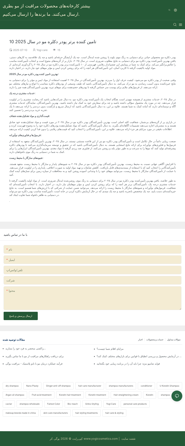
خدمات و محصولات (154, 339)
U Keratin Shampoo (169, 385)
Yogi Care (111, 403)
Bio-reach (73, 403)
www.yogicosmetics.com (100, 438)
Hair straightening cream (126, 394)
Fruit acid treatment (41, 394)
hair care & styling (114, 412)
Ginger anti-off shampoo (58, 385)
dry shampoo (12, 385)
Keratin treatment (97, 394)
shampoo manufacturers (121, 385)
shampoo (165, 394)
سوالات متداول (173, 339)
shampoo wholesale (30, 403)
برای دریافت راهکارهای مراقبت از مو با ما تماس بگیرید (34, 356)
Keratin (149, 394)
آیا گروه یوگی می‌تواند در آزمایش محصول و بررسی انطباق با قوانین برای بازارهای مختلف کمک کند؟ (139, 356)
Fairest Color (53, 403)
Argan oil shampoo (15, 394)
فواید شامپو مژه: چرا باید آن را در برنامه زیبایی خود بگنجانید (128, 363)
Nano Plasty (32, 385)
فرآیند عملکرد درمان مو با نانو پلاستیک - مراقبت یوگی (34, 363)
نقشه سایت (128, 438)
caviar (9, 403)
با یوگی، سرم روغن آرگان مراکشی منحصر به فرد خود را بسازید (26, 348)
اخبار (140, 339)
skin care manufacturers (55, 412)
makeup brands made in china (21, 412)
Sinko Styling (92, 403)
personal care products (135, 403)
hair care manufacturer (89, 385)
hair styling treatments (86, 412)
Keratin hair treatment (70, 394)
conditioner (146, 385)
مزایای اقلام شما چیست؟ (110, 348)
